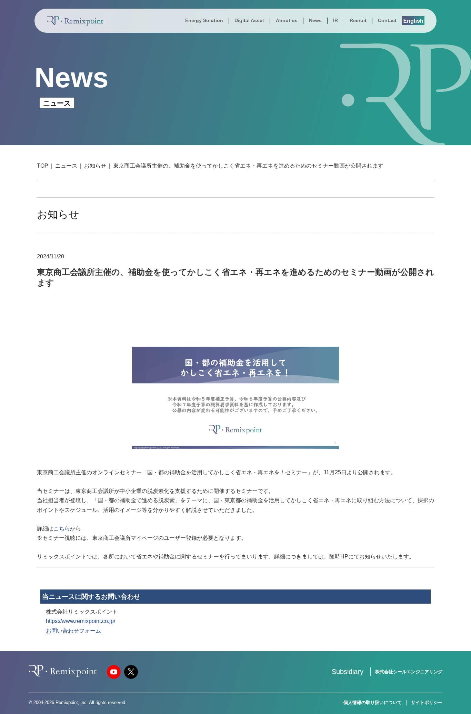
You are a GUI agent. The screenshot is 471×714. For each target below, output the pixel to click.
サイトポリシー (426, 702)
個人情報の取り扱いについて (372, 702)
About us (287, 20)
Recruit (358, 20)
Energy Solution (204, 20)
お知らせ (95, 166)
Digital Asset (249, 20)
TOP (42, 166)
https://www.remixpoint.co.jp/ (80, 621)
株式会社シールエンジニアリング (408, 671)
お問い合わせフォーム (73, 631)
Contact (387, 20)
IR (335, 20)
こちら (61, 529)
